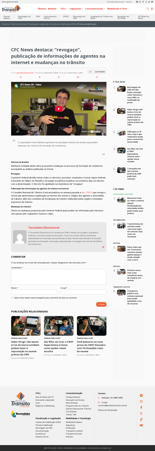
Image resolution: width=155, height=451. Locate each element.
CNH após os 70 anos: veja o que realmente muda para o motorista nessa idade (135, 136)
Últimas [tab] (119, 189)
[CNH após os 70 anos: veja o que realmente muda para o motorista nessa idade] (121, 133)
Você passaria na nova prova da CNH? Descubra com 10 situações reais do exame (91, 346)
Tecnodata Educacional (115, 2)
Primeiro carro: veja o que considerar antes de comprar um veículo (135, 275)
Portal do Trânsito (9, 24)
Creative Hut (106, 448)
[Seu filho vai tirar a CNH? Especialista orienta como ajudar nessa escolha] (59, 326)
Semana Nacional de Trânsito (78, 409)
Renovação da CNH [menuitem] (79, 17)
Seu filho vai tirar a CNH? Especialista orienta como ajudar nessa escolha (58, 346)
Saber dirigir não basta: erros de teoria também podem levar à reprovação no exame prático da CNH (25, 348)
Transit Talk (71, 415)
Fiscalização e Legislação (38, 24)
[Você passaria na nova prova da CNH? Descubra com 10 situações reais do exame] (91, 326)
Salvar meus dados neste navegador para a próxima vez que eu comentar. (45, 298)
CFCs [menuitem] (62, 8)
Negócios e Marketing (45, 406)
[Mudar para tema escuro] (152, 9)
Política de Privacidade (107, 410)
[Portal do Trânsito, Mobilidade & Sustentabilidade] (20, 399)
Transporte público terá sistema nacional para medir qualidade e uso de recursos (135, 297)
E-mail (63, 288)
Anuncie (129, 2)
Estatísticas (41, 434)
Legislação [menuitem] (75, 8)
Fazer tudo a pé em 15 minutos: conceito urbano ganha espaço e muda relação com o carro (134, 253)
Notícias (22, 24)
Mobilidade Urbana (74, 422)
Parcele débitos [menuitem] (7, 17)
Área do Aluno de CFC (45, 397)
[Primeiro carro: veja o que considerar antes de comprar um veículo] (121, 272)
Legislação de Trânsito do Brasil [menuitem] (102, 17)
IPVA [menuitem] (38, 16)
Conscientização (74, 393)
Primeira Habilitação (44, 425)
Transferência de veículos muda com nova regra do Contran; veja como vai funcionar (135, 230)
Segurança (70, 425)
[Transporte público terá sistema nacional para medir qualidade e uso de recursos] (121, 292)
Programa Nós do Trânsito (77, 406)
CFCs (38, 393)
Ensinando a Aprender (45, 400)
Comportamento (73, 397)
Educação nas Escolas (75, 400)
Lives (38, 403)
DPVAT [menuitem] (66, 16)
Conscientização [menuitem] (94, 8)
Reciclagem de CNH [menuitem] (24, 17)
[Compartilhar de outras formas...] (97, 77)
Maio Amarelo (72, 403)
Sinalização (70, 428)
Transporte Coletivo (74, 431)
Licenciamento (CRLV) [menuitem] (50, 17)
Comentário (17, 267)
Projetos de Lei (42, 437)
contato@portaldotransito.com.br (112, 405)
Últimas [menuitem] (42, 8)
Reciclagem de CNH (44, 428)
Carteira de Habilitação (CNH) (63, 24)
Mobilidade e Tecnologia (78, 418)
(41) (116, 397)
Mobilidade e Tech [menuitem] (117, 8)
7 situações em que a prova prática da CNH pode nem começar (134, 173)
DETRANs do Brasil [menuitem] (143, 17)
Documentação (42, 431)
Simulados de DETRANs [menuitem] (123, 17)
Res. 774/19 (87, 192)
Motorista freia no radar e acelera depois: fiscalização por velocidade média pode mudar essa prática (135, 206)
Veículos (69, 437)
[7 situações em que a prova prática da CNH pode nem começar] (121, 170)
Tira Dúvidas (71, 412)
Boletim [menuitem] (52, 8)
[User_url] (103, 247)
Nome (14, 288)
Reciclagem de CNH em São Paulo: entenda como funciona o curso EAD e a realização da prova (134, 95)
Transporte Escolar (74, 434)
